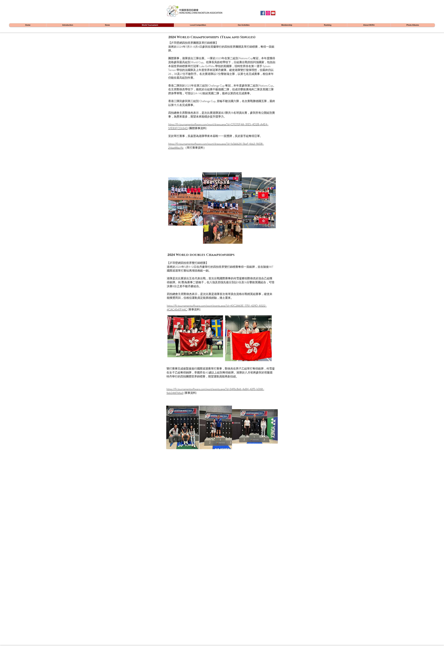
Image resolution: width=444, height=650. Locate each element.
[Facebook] (263, 13)
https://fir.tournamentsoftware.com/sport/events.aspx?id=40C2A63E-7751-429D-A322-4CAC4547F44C (217, 308)
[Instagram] (268, 13)
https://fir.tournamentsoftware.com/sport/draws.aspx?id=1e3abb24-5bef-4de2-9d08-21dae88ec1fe (216, 146)
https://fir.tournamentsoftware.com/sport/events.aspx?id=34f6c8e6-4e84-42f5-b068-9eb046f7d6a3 (215, 391)
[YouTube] (273, 13)
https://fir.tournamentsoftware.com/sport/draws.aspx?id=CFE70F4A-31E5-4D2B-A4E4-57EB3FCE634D (218, 126)
